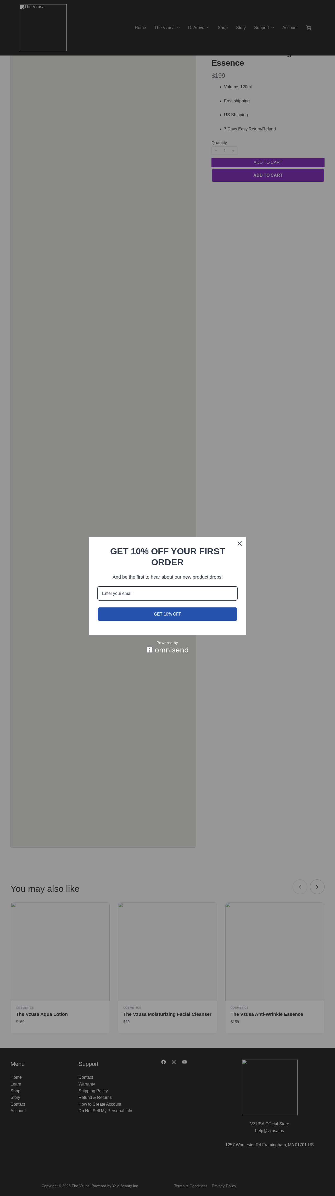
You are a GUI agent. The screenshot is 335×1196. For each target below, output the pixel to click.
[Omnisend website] (167, 647)
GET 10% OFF (167, 614)
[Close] (239, 543)
